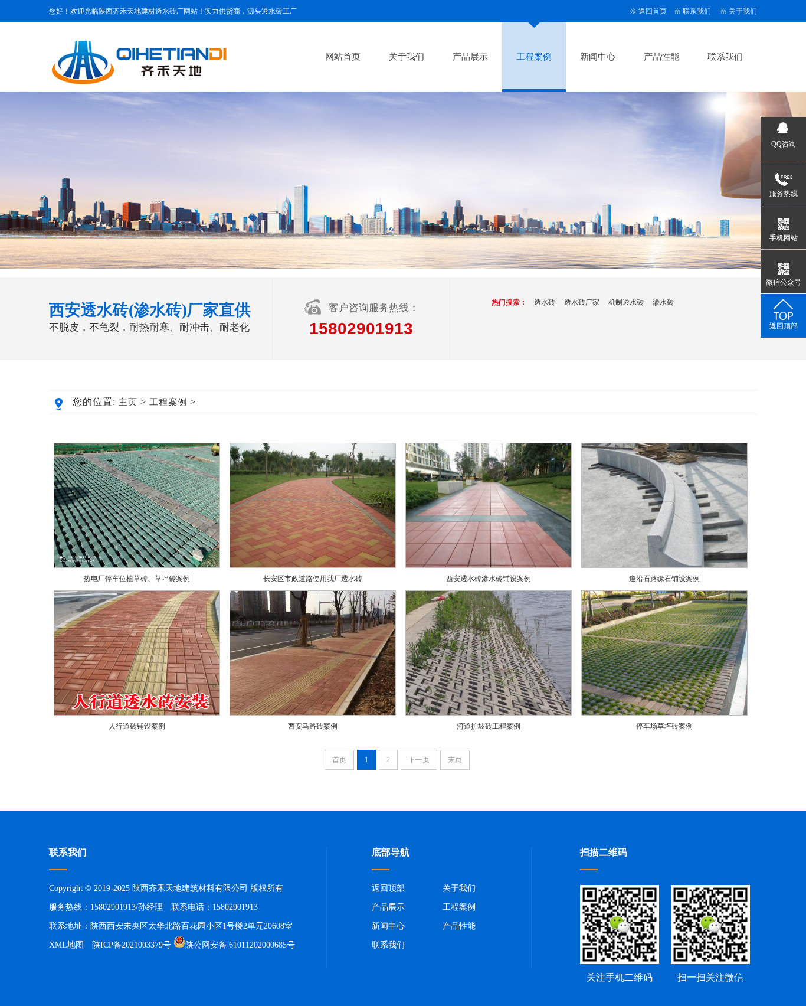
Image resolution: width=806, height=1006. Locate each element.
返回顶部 (388, 888)
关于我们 (743, 11)
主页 (128, 402)
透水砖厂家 (581, 302)
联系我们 (697, 11)
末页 (455, 760)
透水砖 (544, 302)
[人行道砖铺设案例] (137, 713)
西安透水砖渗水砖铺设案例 (488, 578)
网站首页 (343, 56)
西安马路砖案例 (313, 726)
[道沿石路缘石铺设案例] (664, 565)
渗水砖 (663, 302)
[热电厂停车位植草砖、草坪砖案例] (137, 565)
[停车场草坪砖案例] (664, 713)
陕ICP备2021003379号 (131, 944)
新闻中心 (597, 56)
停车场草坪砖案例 (664, 726)
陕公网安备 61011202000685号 (240, 944)
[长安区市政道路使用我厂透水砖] (313, 565)
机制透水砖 (626, 302)
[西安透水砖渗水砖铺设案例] (488, 565)
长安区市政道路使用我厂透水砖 (312, 578)
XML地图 (66, 944)
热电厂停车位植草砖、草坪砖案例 (137, 578)
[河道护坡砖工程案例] (488, 713)
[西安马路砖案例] (313, 713)
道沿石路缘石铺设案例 (664, 578)
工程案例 (534, 56)
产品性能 (661, 56)
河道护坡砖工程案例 (488, 726)
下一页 (419, 760)
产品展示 (470, 56)
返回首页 (652, 11)
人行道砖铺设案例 (137, 726)
